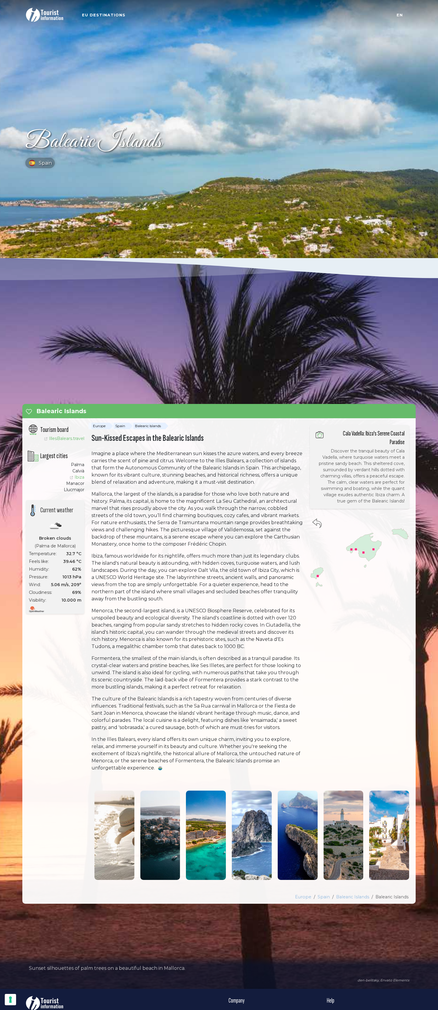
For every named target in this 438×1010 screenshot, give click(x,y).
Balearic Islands (148, 426)
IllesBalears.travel (66, 438)
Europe (99, 426)
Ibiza (79, 477)
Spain (120, 426)
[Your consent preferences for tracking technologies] (10, 999)
